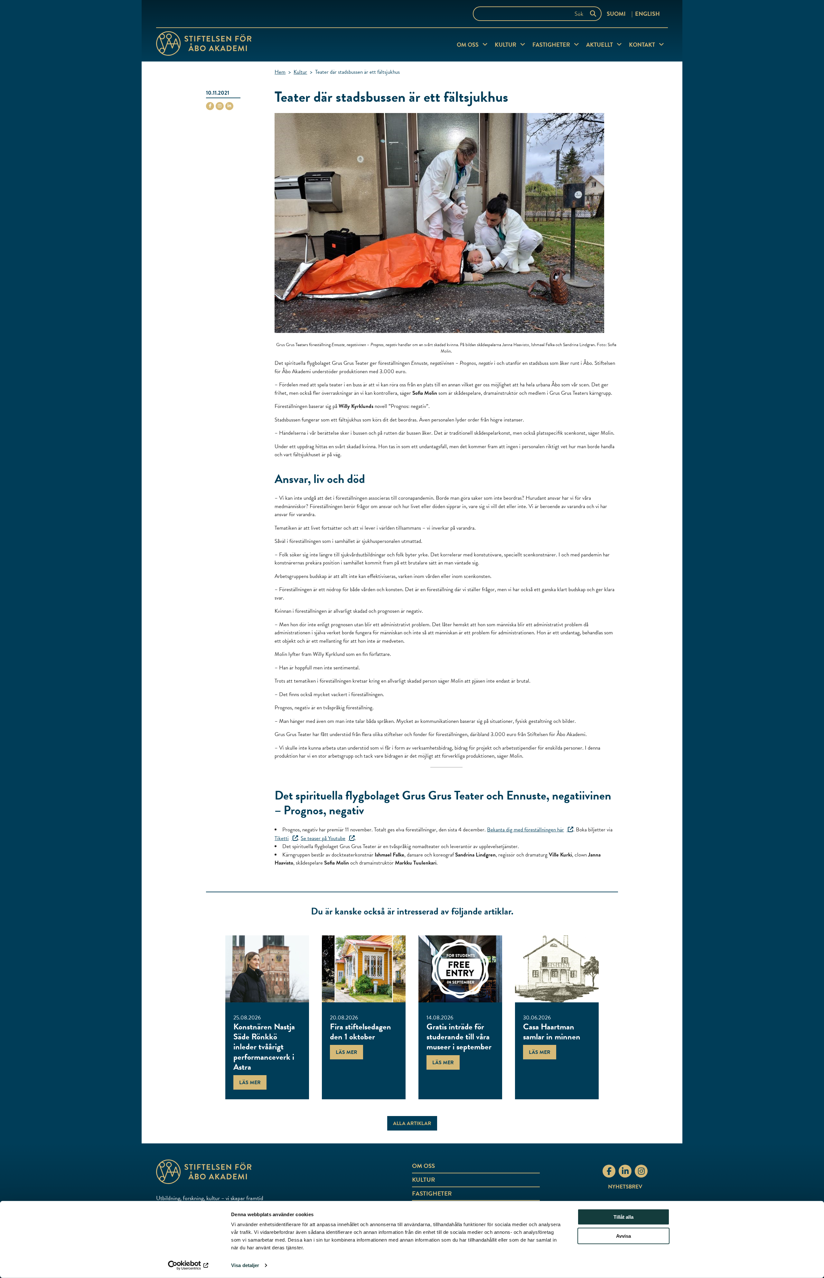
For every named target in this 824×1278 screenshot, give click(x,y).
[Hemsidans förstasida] (241, 1172)
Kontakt (642, 44)
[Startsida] (203, 44)
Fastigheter (551, 44)
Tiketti (282, 838)
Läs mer (250, 1082)
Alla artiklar (412, 1123)
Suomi (616, 13)
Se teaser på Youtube (323, 838)
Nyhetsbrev (625, 1187)
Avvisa (623, 1236)
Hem (280, 72)
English (647, 13)
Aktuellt (599, 44)
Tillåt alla (623, 1217)
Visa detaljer (245, 1265)
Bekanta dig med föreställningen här (525, 830)
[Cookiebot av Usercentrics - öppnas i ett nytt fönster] (188, 1265)
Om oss (468, 44)
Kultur (505, 44)
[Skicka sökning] (594, 13)
